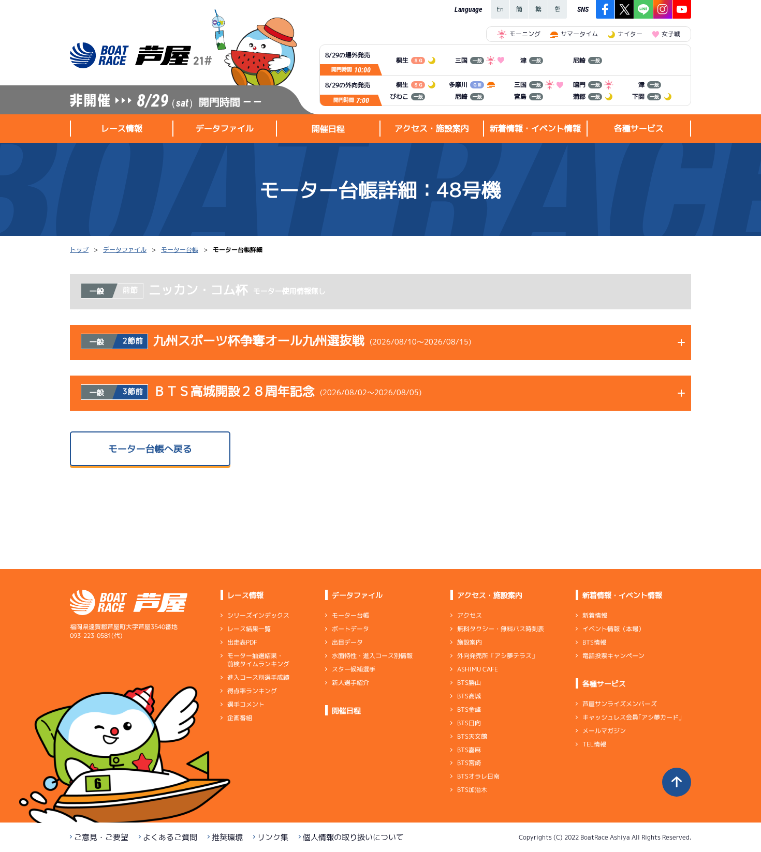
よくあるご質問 (170, 837)
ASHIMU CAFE (477, 669)
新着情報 (594, 615)
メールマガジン (604, 730)
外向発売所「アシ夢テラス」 (497, 655)
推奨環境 (227, 837)
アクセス (469, 615)
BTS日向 (469, 723)
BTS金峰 (469, 709)
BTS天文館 (472, 736)
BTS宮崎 (469, 762)
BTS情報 (594, 642)
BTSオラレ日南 (478, 776)
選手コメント (246, 704)
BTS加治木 (472, 789)
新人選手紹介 (350, 682)
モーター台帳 (179, 249)
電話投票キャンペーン (613, 655)
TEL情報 (594, 744)
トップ (79, 249)
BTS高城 (469, 696)
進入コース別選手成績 (258, 677)
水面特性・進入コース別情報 (372, 655)
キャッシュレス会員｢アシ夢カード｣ (632, 717)
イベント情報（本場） (613, 628)
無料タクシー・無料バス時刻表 (500, 628)
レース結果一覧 (249, 628)
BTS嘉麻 (469, 749)
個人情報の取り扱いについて (353, 837)
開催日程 (328, 128)
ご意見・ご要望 (101, 837)
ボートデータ (350, 628)
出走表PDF (242, 642)
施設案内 (469, 642)
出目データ (347, 642)
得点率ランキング (252, 690)
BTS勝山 (469, 682)
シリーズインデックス (258, 615)
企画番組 (239, 717)
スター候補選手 (353, 669)
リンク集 (272, 837)
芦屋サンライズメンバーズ (619, 703)
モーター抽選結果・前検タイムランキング (258, 659)
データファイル (125, 249)
